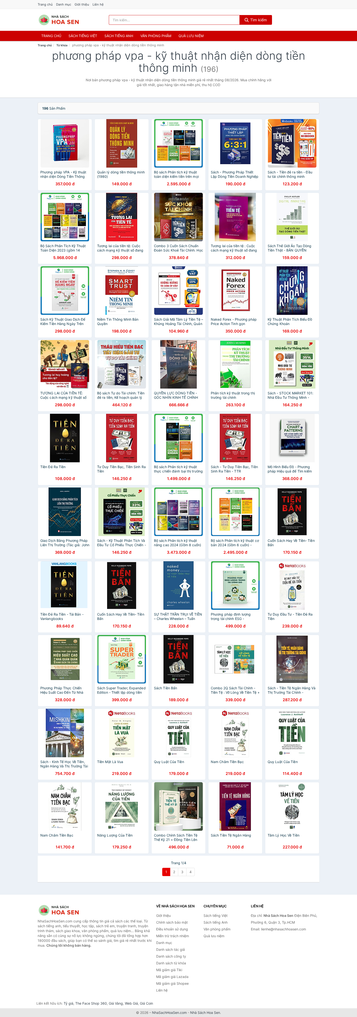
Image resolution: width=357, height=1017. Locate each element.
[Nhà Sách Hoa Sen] (62, 910)
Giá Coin (146, 1003)
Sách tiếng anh (118, 36)
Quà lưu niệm (191, 36)
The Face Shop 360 (91, 1003)
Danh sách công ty (171, 956)
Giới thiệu (82, 4)
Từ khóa (62, 45)
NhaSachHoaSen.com (169, 1012)
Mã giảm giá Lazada (172, 977)
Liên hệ (98, 4)
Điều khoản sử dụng (172, 929)
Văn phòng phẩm (155, 36)
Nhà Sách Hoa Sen (205, 1012)
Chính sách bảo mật (172, 922)
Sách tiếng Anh (216, 922)
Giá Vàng (116, 1003)
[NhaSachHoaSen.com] (59, 20)
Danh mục (63, 4)
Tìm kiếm (258, 19)
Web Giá (131, 1003)
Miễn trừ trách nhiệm (172, 936)
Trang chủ (45, 4)
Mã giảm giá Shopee (172, 983)
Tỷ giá (68, 1003)
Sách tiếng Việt (216, 915)
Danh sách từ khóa (171, 963)
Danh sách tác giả (170, 949)
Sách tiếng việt (82, 36)
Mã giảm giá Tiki (169, 970)
